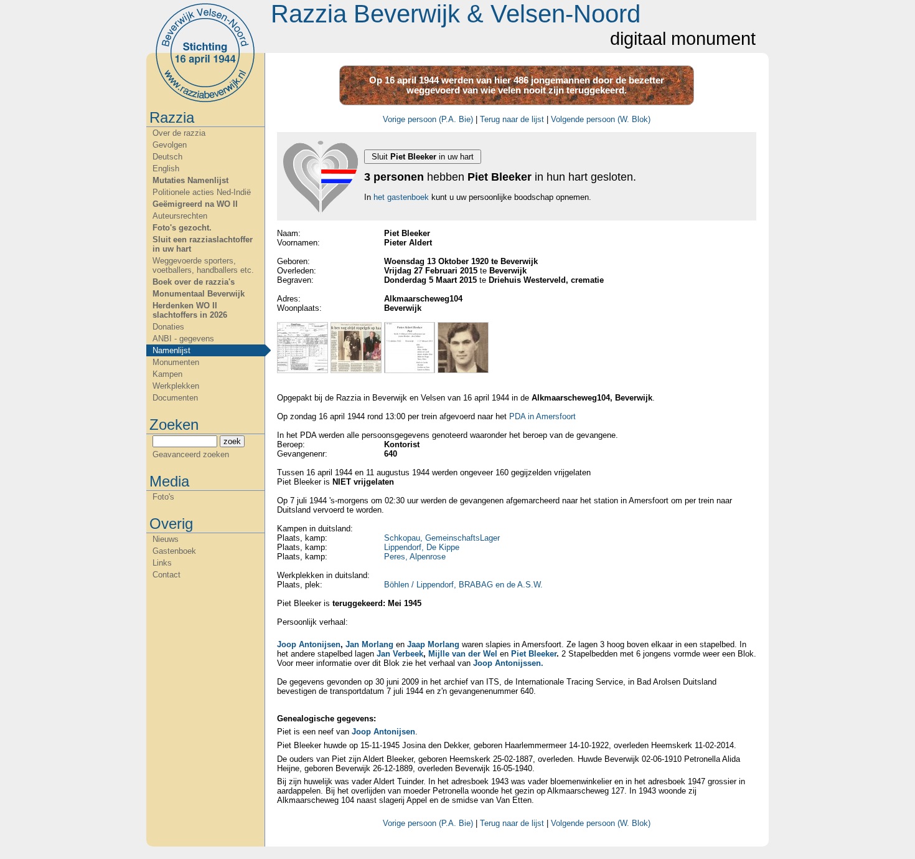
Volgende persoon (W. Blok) (600, 119)
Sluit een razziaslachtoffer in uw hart (202, 244)
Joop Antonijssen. (508, 663)
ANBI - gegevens (183, 338)
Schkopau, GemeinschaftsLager (442, 538)
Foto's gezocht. (182, 227)
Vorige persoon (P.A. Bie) (428, 119)
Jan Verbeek (400, 653)
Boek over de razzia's (193, 282)
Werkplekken (175, 386)
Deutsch (167, 156)
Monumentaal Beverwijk (198, 293)
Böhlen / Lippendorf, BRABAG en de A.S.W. (463, 584)
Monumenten (175, 362)
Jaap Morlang (433, 644)
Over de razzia (178, 133)
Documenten (175, 397)
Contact (166, 574)
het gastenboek (401, 197)
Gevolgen (169, 144)
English (165, 168)
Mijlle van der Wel (462, 653)
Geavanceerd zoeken (190, 454)
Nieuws (165, 539)
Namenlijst (171, 350)
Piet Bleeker (533, 653)
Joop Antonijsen (308, 644)
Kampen (167, 374)
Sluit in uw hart (423, 156)
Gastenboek (174, 551)
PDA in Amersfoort (542, 416)
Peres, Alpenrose (415, 556)
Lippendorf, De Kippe (421, 547)
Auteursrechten (179, 216)
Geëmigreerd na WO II (195, 204)
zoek (232, 441)
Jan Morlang (369, 644)
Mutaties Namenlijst (190, 180)
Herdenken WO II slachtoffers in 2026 (189, 310)
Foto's (163, 496)
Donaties (168, 326)
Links (162, 562)
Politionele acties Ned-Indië (201, 192)
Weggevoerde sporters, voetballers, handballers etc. (203, 265)
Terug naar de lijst (512, 119)
